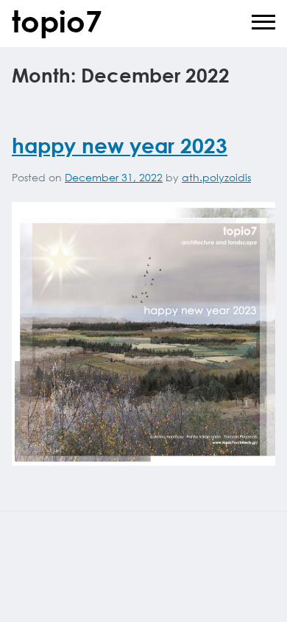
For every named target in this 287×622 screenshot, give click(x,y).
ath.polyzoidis (216, 177)
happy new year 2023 (119, 145)
